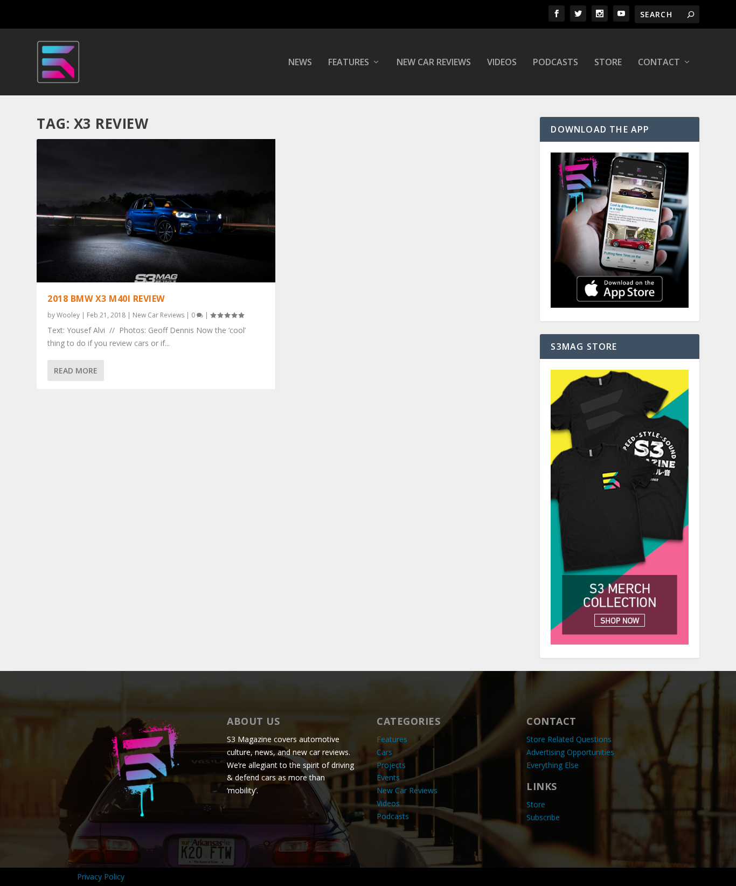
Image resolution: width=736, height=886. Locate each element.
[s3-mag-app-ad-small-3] (619, 305)
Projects (391, 765)
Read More (76, 370)
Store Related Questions (569, 739)
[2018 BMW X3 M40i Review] (156, 210)
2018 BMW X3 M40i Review (106, 298)
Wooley (68, 315)
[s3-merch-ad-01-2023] (619, 641)
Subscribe (543, 817)
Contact (659, 63)
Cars (384, 752)
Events (388, 777)
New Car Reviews (434, 63)
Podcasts (555, 63)
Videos (502, 63)
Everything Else (552, 765)
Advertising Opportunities (570, 752)
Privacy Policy (100, 876)
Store (608, 63)
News (300, 63)
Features (348, 63)
